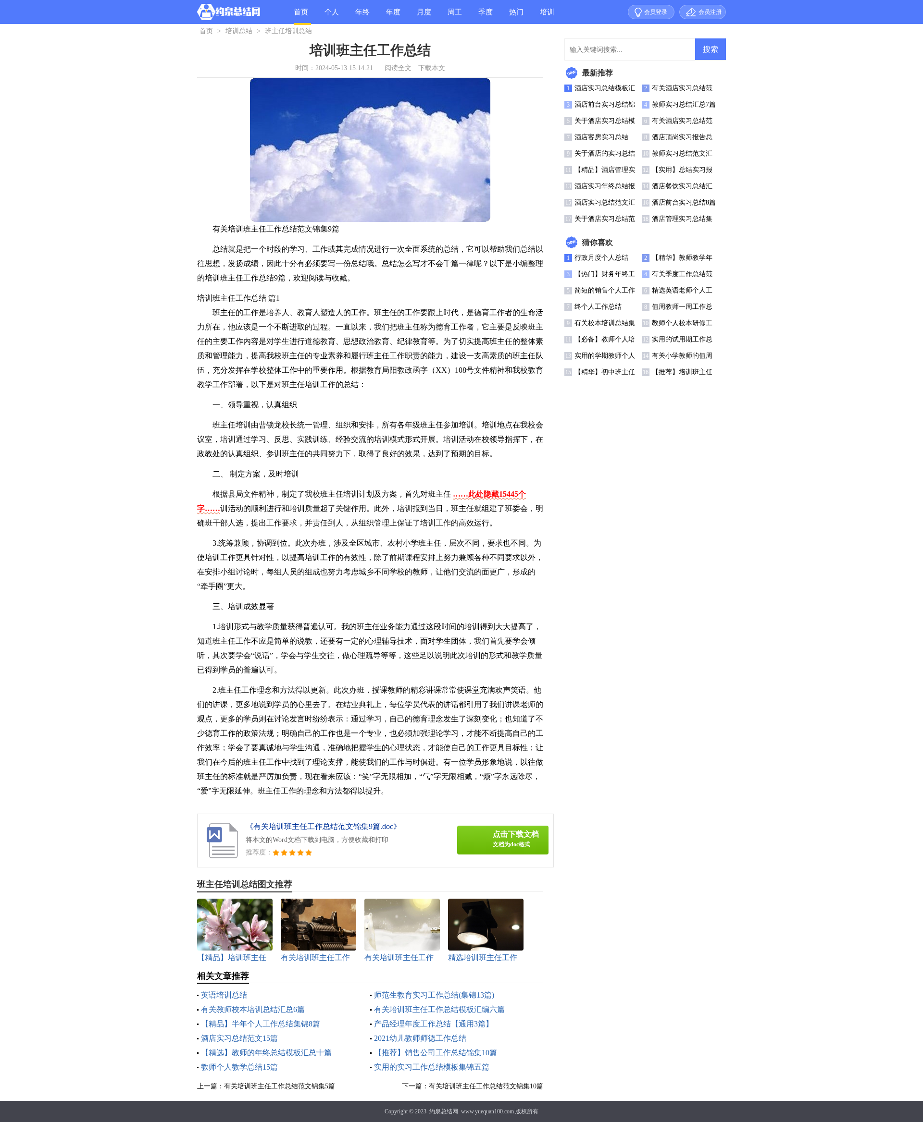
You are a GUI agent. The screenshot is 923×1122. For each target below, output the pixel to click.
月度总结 (424, 16)
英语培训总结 (224, 995)
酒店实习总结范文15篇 (239, 1038)
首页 (301, 12)
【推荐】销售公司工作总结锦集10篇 (435, 1053)
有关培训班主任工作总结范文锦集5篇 (279, 1086)
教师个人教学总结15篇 (239, 1067)
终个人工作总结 (598, 306)
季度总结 (485, 16)
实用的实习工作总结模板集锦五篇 (431, 1067)
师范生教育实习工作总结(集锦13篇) (434, 995)
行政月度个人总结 (601, 257)
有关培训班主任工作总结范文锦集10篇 (486, 1086)
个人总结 (331, 16)
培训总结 (547, 16)
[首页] (228, 14)
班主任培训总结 (288, 31)
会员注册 (710, 12)
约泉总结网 (443, 1111)
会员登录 (655, 12)
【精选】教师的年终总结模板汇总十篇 (266, 1053)
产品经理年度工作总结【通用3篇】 (433, 1024)
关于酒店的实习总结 (604, 153)
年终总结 (362, 16)
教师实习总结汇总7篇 (684, 104)
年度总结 (393, 16)
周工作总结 (455, 16)
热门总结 (516, 16)
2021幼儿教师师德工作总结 (420, 1038)
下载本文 (431, 68)
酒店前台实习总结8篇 (684, 202)
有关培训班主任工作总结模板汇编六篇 (439, 1009)
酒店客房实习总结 (601, 137)
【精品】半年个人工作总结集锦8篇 (260, 1024)
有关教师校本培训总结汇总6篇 (253, 1009)
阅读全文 (398, 68)
